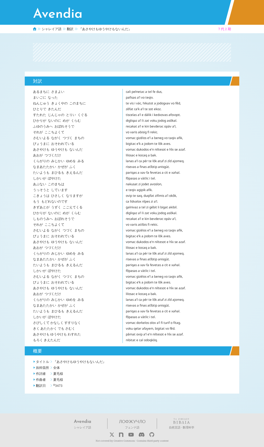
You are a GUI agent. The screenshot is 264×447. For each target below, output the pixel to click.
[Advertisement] (132, 52)
